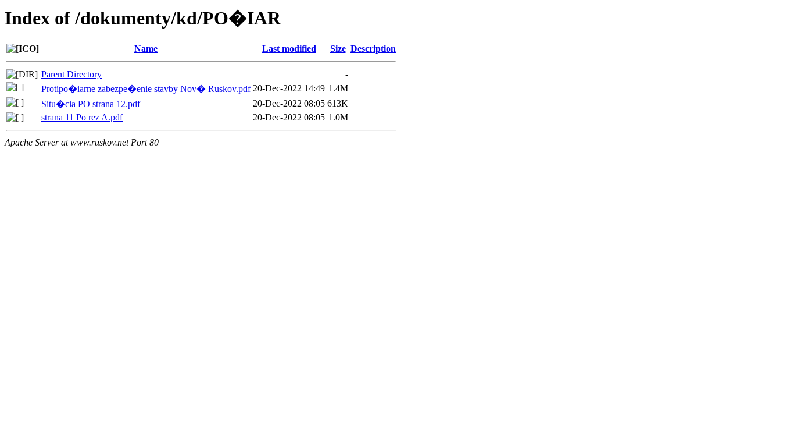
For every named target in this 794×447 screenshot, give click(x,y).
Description (373, 49)
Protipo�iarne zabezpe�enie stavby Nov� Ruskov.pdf (146, 89)
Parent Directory (71, 74)
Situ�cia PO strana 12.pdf (90, 104)
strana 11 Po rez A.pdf (82, 117)
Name (146, 49)
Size (338, 49)
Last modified (289, 49)
